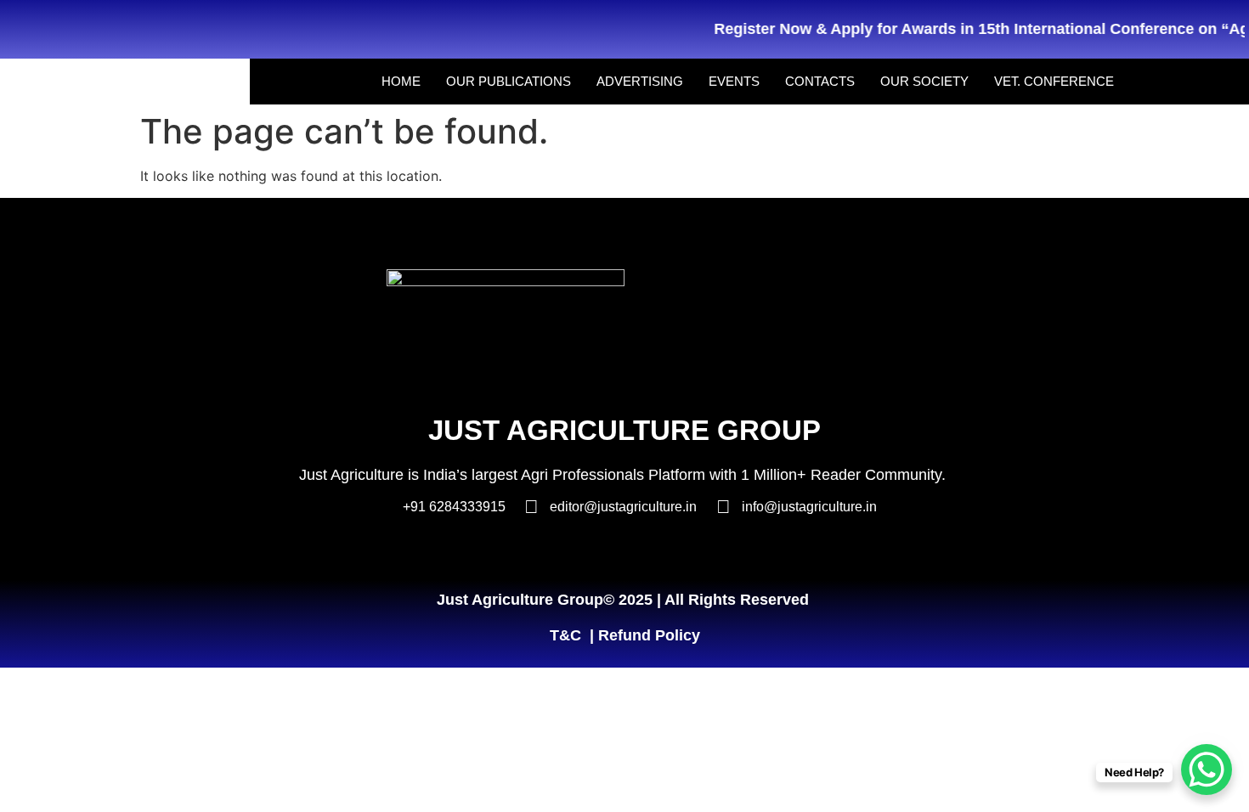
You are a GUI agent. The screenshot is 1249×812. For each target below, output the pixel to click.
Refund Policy (649, 635)
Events (734, 81)
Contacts (820, 81)
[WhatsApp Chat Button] (1206, 769)
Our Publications (508, 81)
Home (401, 81)
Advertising (639, 81)
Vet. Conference (1054, 81)
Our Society (924, 81)
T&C (565, 635)
